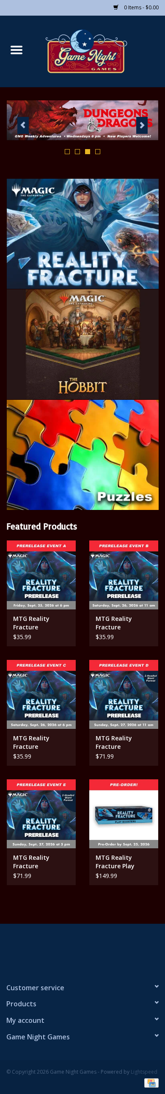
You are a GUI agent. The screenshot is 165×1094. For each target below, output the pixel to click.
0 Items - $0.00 (141, 7)
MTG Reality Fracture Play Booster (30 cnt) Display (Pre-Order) (123, 861)
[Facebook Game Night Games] (82, 949)
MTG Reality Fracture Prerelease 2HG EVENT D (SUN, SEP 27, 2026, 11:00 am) (123, 742)
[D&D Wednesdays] (82, 120)
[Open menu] (16, 49)
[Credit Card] (150, 1082)
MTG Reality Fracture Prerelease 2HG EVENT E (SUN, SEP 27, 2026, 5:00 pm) (40, 861)
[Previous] (23, 125)
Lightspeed (144, 1071)
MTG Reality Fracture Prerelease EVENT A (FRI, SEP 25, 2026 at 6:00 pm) (40, 623)
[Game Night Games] (99, 51)
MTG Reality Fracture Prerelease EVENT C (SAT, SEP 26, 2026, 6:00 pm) (39, 742)
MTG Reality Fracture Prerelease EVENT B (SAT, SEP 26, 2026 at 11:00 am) (122, 623)
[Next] (142, 125)
